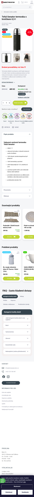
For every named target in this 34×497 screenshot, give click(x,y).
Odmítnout (8, 492)
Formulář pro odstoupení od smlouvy (12, 406)
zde (24, 482)
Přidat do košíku (18, 103)
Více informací (26, 109)
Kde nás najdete (6, 392)
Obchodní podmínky (7, 401)
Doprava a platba (7, 398)
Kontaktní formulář (11, 382)
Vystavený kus (11, 122)
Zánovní (17, 121)
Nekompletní (29, 121)
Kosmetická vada (23, 122)
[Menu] (31, 2)
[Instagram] (8, 376)
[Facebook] (3, 376)
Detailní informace (7, 82)
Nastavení (17, 486)
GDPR (3, 404)
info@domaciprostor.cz (12, 368)
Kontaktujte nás (6, 395)
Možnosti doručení (23, 97)
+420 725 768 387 (10, 371)
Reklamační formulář (8, 409)
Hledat (29, 7)
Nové (4, 121)
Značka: (5, 24)
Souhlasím (25, 492)
